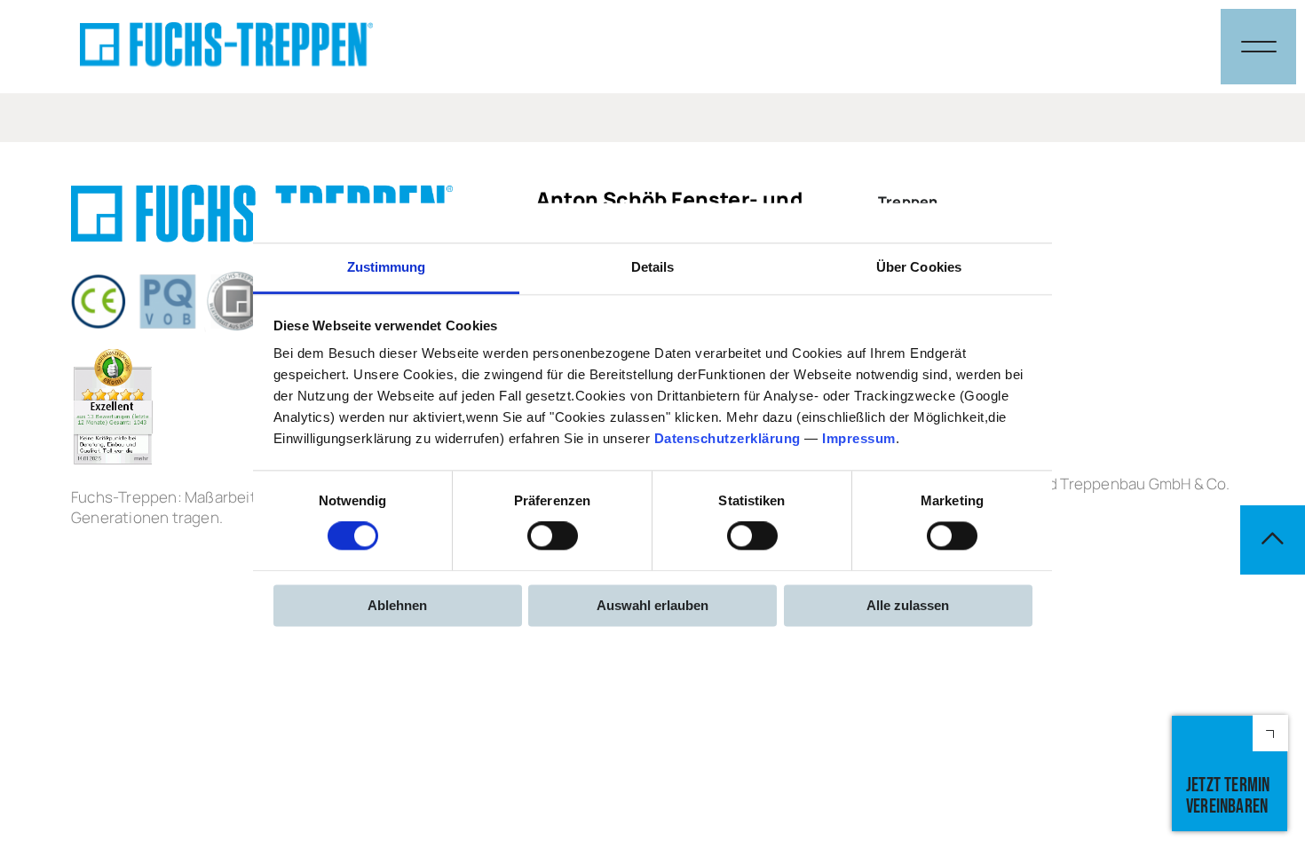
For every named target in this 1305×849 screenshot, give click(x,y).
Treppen (907, 201)
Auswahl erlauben (652, 605)
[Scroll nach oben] (1272, 540)
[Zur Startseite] (226, 46)
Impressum (859, 438)
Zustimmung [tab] (386, 266)
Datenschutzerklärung (727, 438)
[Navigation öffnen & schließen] (1258, 46)
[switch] (552, 536)
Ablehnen (397, 605)
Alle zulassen (907, 605)
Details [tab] (653, 266)
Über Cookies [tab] (918, 266)
